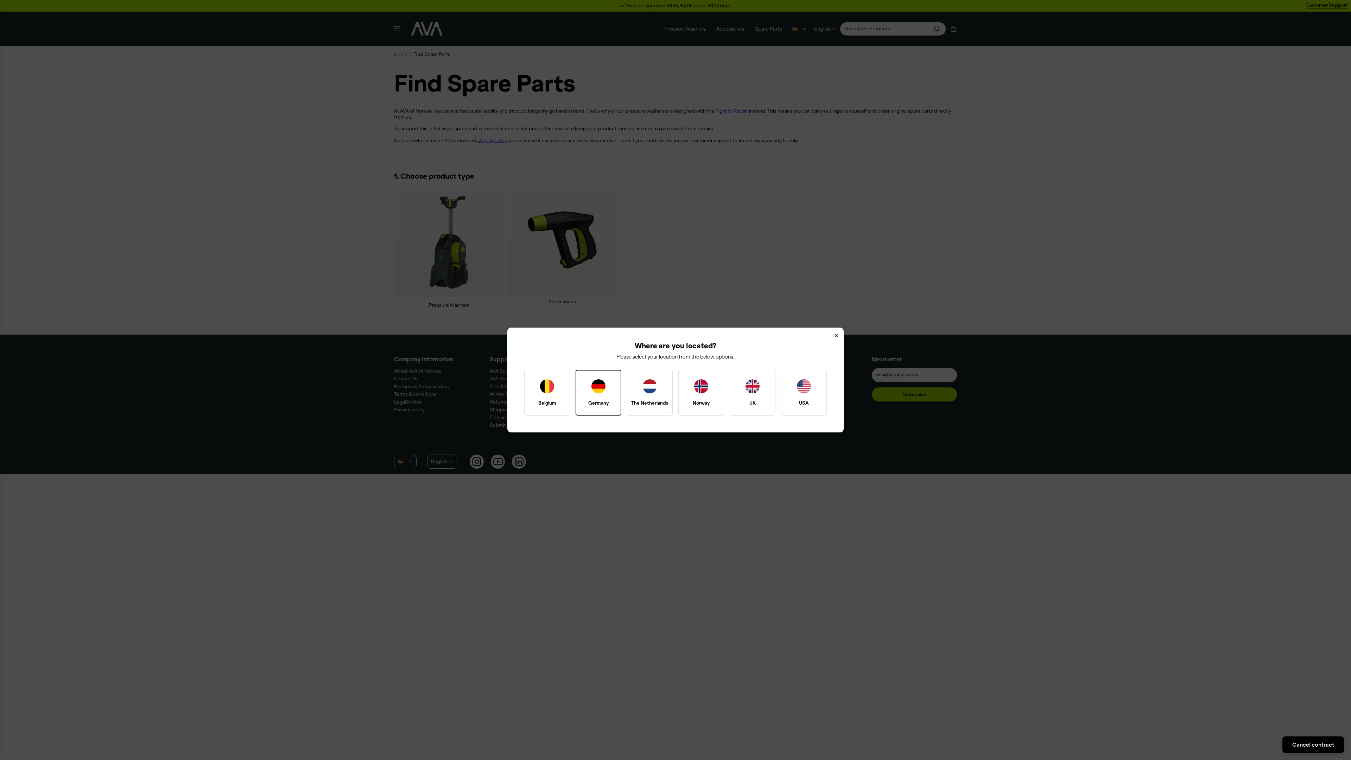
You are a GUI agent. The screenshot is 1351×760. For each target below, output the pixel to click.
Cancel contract (1313, 744)
